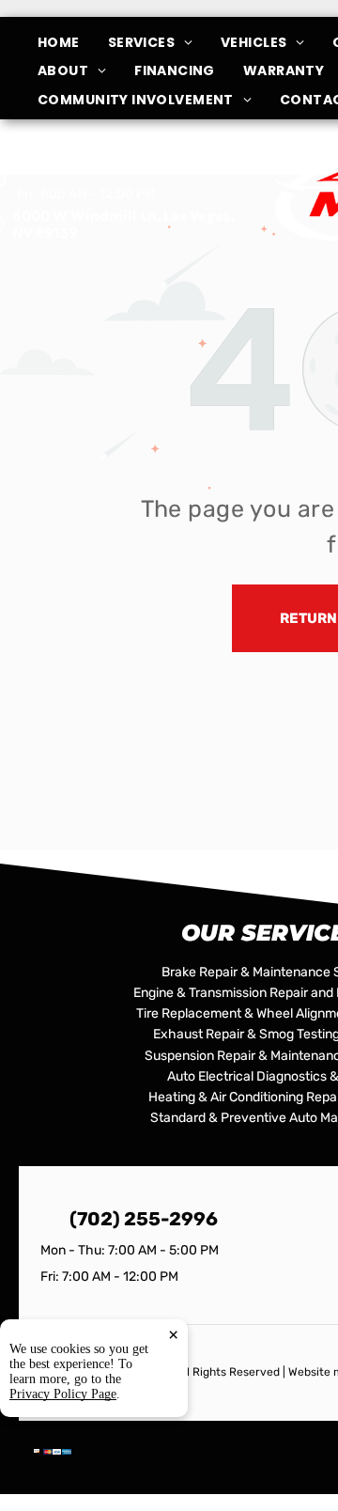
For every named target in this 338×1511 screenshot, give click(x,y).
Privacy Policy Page (62, 1394)
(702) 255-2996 (143, 1218)
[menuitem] (73, 42)
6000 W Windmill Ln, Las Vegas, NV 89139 (123, 224)
